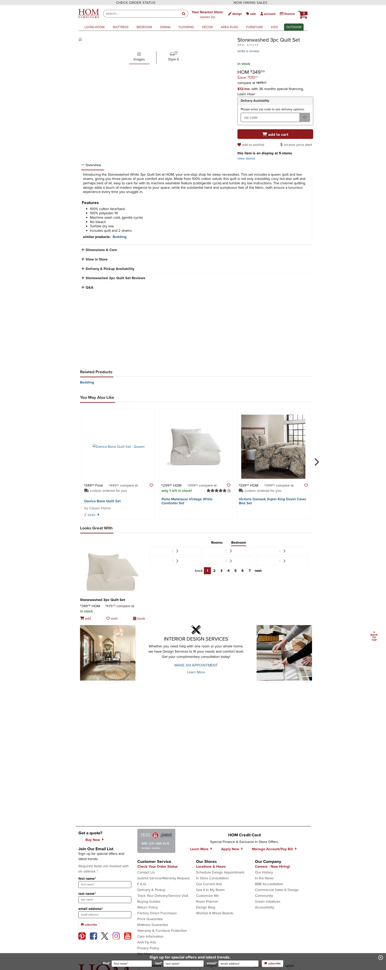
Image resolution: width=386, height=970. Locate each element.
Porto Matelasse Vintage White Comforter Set (187, 501)
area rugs (229, 27)
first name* (87, 878)
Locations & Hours (211, 866)
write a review (248, 51)
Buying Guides (148, 901)
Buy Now (92, 839)
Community (264, 895)
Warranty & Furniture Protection (162, 930)
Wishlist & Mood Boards (214, 913)
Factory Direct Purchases (157, 913)
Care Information (150, 936)
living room (94, 27)
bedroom (144, 27)
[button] (207, 14)
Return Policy (147, 907)
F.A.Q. (142, 884)
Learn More (196, 672)
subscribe (90, 925)
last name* (87, 893)
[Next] (316, 460)
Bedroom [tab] (238, 542)
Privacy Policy (148, 948)
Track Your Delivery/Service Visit (162, 895)
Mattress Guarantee (152, 924)
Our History (264, 872)
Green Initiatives (267, 901)
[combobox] (141, 13)
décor (207, 27)
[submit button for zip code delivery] (305, 117)
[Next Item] (177, 551)
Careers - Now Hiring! (272, 866)
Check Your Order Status (157, 866)
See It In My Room (210, 889)
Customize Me (207, 895)
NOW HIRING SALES (250, 2)
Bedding (120, 236)
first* (106, 963)
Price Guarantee (150, 919)
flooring (186, 27)
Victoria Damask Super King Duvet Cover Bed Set (272, 501)
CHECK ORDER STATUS (135, 2)
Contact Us (146, 872)
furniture (254, 27)
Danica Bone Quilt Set (102, 501)
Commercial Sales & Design (277, 889)
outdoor (294, 27)
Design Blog (205, 907)
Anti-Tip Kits (146, 942)
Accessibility (264, 907)
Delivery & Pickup (151, 889)
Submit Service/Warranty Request (163, 878)
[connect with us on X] (104, 936)
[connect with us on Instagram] (116, 936)
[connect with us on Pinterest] (82, 936)
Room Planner (207, 901)
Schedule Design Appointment (220, 872)
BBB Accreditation (269, 884)
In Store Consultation (212, 878)
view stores (246, 158)
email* (212, 963)
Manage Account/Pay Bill (272, 849)
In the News (264, 878)
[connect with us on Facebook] (93, 936)
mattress (120, 27)
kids (274, 27)
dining (165, 27)
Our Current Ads (209, 884)
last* (158, 963)
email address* (90, 908)
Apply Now (230, 849)
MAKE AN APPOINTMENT (196, 665)
